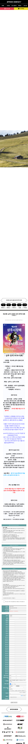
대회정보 (8, 5)
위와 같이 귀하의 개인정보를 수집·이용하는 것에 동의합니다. (15, 601)
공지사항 (25, 5)
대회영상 (19, 5)
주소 (10, 687)
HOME (3, 5)
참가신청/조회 (14, 5)
